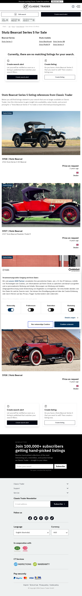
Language (18, 527)
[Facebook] (30, 518)
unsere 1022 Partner (17, 281)
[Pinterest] (41, 518)
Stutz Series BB (59, 41)
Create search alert (60, 14)
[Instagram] (46, 518)
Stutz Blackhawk (45, 41)
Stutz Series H (58, 44)
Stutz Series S (7, 41)
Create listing (59, 77)
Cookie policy (54, 585)
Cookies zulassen (67, 324)
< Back (4, 26)
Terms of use (34, 585)
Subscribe (60, 466)
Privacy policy (43, 585)
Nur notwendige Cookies (40, 324)
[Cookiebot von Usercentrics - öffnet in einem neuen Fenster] (70, 270)
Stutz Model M (44, 44)
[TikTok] (52, 518)
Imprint (26, 585)
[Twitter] (35, 518)
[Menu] (73, 6)
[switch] (31, 310)
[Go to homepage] (36, 6)
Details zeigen (70, 318)
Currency (55, 527)
